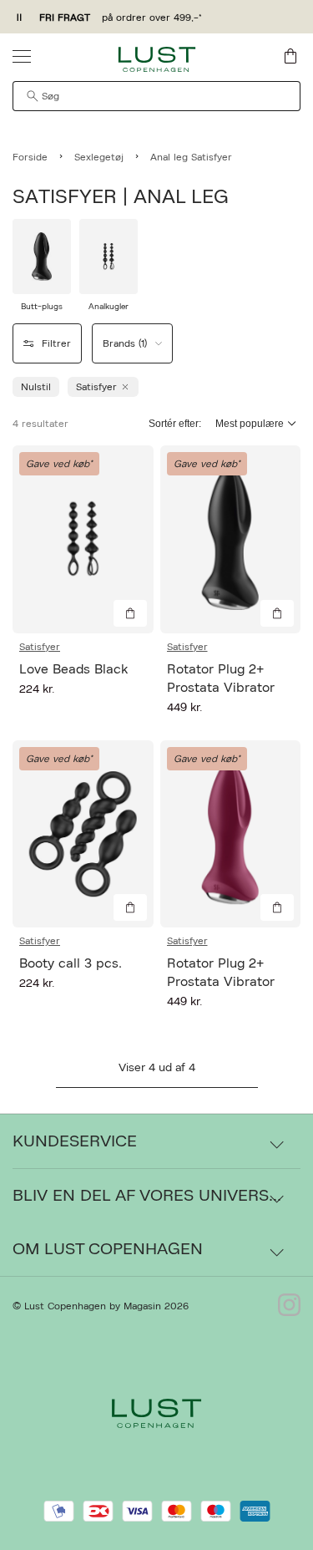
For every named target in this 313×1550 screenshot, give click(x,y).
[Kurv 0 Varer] (290, 56)
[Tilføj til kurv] (130, 613)
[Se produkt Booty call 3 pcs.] (83, 834)
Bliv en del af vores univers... (147, 1195)
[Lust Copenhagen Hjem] (156, 59)
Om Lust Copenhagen (108, 1249)
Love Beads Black (73, 669)
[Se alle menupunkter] (22, 56)
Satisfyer (39, 647)
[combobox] (156, 96)
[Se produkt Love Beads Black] (83, 539)
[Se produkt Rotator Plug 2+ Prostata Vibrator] (230, 539)
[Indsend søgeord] (33, 96)
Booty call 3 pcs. (70, 963)
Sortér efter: (175, 423)
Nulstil (36, 387)
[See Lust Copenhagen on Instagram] (289, 1306)
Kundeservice (75, 1141)
